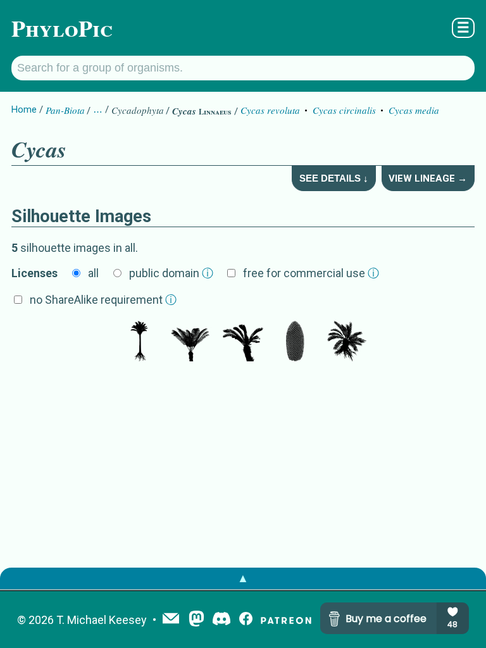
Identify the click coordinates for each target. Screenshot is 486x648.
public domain (171, 273)
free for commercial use (311, 273)
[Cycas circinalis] (191, 342)
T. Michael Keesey (101, 619)
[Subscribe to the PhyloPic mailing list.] (171, 619)
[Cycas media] (139, 342)
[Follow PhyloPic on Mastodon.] (196, 620)
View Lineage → (428, 178)
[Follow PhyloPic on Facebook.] (245, 620)
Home (24, 109)
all (93, 273)
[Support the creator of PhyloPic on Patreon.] (286, 619)
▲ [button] (243, 578)
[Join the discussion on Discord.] (221, 620)
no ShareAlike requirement (103, 299)
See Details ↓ (333, 178)
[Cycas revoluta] (243, 342)
